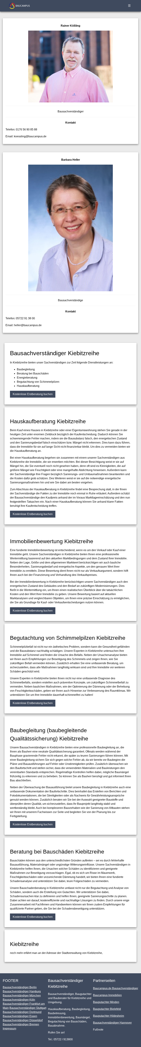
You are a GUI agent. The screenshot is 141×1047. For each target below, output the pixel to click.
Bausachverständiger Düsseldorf (23, 1020)
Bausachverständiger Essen (20, 1016)
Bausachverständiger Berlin (20, 987)
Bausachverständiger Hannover (112, 1022)
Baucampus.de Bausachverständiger (115, 988)
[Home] (19, 5)
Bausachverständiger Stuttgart (27, 1007)
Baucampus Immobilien (107, 995)
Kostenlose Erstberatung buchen (33, 394)
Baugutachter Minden (106, 1002)
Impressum (9, 1028)
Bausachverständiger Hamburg (22, 991)
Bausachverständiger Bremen (21, 1024)
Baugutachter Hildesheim (108, 1015)
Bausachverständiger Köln (19, 999)
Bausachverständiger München (22, 995)
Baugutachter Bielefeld (107, 1008)
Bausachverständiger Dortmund (22, 1012)
